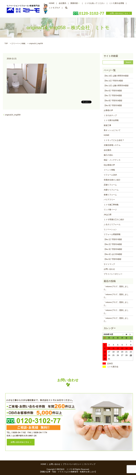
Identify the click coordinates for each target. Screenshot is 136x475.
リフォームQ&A (110, 175)
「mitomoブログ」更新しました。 (116, 287)
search (66, 8)
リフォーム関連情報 (112, 234)
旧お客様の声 (109, 165)
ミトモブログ (54, 8)
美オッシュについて (112, 130)
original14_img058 (12, 115)
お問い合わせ (109, 269)
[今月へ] (126, 334)
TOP (6, 43)
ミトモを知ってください (94, 3)
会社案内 (62, 3)
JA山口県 (107, 214)
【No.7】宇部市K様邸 (113, 95)
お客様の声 (108, 110)
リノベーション (110, 229)
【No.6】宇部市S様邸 (113, 91)
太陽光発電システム (112, 145)
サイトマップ (109, 264)
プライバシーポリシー (113, 274)
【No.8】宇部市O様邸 (113, 100)
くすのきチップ (110, 115)
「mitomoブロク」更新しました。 (116, 311)
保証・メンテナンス (112, 160)
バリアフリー (109, 200)
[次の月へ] (131, 334)
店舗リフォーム (110, 185)
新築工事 (107, 125)
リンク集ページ (110, 209)
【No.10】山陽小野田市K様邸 (116, 76)
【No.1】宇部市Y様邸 (113, 239)
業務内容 (74, 3)
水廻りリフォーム (111, 190)
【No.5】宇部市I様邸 (112, 259)
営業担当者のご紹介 (112, 180)
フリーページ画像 (18, 43)
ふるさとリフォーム (112, 224)
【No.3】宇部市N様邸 (113, 249)
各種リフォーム (110, 195)
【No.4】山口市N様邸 (113, 254)
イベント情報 (109, 170)
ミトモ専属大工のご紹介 (114, 219)
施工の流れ (108, 155)
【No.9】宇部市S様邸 (113, 105)
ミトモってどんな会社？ (114, 140)
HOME (51, 3)
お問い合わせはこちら (119, 13)
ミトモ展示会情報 (116, 3)
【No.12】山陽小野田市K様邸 (116, 85)
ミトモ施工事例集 (111, 205)
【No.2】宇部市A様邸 (113, 244)
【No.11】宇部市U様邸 (113, 81)
